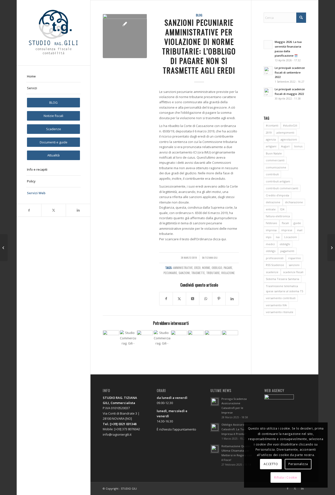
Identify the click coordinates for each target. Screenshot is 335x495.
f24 (282, 209)
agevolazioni (289, 139)
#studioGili (290, 125)
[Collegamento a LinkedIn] (78, 210)
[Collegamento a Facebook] (29, 210)
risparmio (294, 258)
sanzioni (184, 273)
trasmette (198, 273)
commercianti (275, 160)
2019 (269, 132)
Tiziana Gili (211, 257)
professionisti (274, 258)
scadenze (272, 272)
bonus (298, 146)
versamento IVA (276, 305)
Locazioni (290, 237)
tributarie (213, 273)
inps (268, 237)
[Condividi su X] (179, 298)
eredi (197, 268)
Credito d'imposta (277, 195)
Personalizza (298, 464)
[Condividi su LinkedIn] (232, 298)
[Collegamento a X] (53, 210)
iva (278, 237)
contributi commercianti (282, 188)
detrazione (273, 202)
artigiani (271, 146)
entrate (271, 209)
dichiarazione (294, 202)
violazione (228, 273)
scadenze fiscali (293, 272)
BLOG (199, 15)
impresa (271, 230)
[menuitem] (53, 76)
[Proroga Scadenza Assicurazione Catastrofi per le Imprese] (213, 338)
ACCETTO (271, 464)
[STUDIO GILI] (53, 33)
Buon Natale (274, 153)
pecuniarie (170, 273)
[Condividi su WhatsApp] (205, 298)
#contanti (272, 125)
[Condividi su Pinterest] (218, 298)
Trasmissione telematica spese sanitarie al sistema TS (284, 288)
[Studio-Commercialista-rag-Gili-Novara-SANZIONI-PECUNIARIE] (125, 36)
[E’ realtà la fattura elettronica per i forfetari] (230, 338)
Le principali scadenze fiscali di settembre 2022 (290, 72)
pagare (228, 268)
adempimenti (285, 132)
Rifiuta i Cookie (285, 477)
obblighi (285, 244)
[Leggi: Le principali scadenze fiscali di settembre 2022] (268, 70)
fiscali (285, 223)
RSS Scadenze (275, 265)
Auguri (285, 146)
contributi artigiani (278, 181)
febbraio (271, 223)
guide (297, 223)
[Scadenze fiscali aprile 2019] (4, 247)
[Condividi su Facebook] (166, 298)
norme (206, 268)
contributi (272, 174)
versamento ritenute (279, 312)
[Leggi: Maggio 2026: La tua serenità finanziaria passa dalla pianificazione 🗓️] (268, 44)
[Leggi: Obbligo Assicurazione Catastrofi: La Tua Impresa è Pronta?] (214, 427)
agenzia (271, 139)
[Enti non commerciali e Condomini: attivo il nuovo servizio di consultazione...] (331, 247)
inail (299, 230)
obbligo (217, 268)
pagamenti (287, 251)
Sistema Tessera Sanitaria (282, 279)
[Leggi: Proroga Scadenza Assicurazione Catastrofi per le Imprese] (214, 401)
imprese (286, 230)
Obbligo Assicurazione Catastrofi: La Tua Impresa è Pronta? (236, 429)
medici (270, 244)
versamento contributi (281, 298)
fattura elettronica (278, 216)
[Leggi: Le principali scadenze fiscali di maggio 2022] (268, 92)
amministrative (183, 268)
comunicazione (276, 167)
